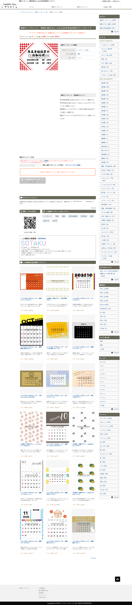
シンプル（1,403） (105, 430)
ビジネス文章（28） (107, 174)
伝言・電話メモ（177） (108, 216)
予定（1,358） (104, 434)
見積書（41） (105, 95)
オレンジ (102, 393)
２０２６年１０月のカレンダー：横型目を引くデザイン (57, 493)
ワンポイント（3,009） (108, 45)
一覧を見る (93, 208)
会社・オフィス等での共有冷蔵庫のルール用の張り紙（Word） (108, 273)
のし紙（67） (105, 228)
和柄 (63, 216)
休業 (91, 216)
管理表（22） (105, 118)
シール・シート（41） (108, 200)
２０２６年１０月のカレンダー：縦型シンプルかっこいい (31, 493)
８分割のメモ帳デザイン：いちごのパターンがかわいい (31, 444)
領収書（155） (105, 87)
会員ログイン (116, 1)
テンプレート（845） (106, 454)
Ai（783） (103, 312)
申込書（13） (105, 122)
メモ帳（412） (105, 240)
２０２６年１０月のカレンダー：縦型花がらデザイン (57, 542)
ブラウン (102, 389)
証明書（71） (105, 130)
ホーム (32, 7)
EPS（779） (104, 320)
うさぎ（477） (104, 489)
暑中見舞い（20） (106, 204)
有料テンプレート (82, 7)
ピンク (102, 381)
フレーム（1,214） (105, 438)
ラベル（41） (105, 196)
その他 (102, 349)
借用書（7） (105, 107)
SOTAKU (42, 238)
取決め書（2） (105, 146)
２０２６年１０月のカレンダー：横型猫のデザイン (83, 542)
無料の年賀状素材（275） (108, 28)
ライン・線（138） (107, 55)
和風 (57, 216)
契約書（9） (105, 111)
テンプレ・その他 (83, 50)
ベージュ (102, 397)
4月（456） (103, 493)
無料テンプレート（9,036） (108, 20)
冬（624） (103, 470)
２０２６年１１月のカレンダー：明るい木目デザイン (83, 396)
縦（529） (103, 485)
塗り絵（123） (105, 236)
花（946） (103, 442)
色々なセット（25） (107, 71)
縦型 (101, 341)
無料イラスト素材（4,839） (108, 24)
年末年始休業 (73, 216)
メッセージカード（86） (108, 184)
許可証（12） (105, 126)
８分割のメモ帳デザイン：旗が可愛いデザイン (57, 299)
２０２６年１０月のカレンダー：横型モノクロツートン (83, 347)
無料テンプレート (57, 7)
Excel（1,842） (104, 304)
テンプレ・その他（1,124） (106, 257)
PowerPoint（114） (106, 308)
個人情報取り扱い (44, 590)
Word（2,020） (104, 300)
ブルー (102, 366)
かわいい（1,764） (105, 422)
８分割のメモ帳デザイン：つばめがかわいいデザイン (83, 444)
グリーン (102, 378)
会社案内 (41, 593)
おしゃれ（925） (105, 446)
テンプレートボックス (26, 12)
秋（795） (103, 458)
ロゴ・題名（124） (107, 63)
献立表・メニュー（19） (108, 192)
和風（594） (104, 478)
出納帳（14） (105, 103)
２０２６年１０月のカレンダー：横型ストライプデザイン (31, 299)
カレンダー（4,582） (106, 418)
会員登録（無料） (106, 1)
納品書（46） (105, 91)
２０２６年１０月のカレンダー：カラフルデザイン (83, 299)
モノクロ (102, 362)
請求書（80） (105, 83)
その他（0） (103, 328)
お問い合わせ (42, 597)
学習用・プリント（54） (108, 244)
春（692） (103, 462)
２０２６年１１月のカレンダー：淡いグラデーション (57, 396)
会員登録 (46, 160)
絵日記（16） (105, 224)
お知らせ (46, 220)
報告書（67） (105, 99)
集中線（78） (105, 67)
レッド (80, 57)
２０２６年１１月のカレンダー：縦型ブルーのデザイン (31, 542)
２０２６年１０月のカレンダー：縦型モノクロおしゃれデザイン (57, 444)
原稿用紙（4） (105, 154)
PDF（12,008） (104, 296)
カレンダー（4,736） (107, 232)
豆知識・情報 (108, 7)
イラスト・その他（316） (109, 75)
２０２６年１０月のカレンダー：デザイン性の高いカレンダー (57, 347)
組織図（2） (105, 142)
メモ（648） (104, 466)
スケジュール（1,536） (107, 426)
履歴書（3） (105, 138)
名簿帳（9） (105, 134)
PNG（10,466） (105, 293)
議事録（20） (105, 158)
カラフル (102, 401)
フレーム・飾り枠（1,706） (106, 50)
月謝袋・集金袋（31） (108, 220)
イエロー (102, 374)
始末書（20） (105, 162)
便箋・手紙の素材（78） (108, 208)
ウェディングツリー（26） (109, 252)
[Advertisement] (9, 72)
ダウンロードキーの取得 (73, 165)
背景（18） (104, 59)
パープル (102, 385)
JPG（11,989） (104, 289)
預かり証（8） (105, 150)
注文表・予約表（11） (108, 170)
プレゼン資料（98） (107, 212)
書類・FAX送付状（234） (109, 166)
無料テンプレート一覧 (41, 12)
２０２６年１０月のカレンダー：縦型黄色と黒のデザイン (31, 347)
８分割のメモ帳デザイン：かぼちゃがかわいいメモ (83, 493)
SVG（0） (103, 316)
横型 (79, 54)
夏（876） (103, 450)
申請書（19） (105, 115)
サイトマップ (42, 595)
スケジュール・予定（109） (107, 179)
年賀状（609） (104, 474)
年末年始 (84, 216)
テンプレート (47, 216)
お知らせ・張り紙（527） (109, 248)
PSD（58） (103, 324)
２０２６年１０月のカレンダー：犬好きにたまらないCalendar (31, 396)
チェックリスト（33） (108, 188)
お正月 (55, 220)
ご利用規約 (42, 588)
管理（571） (104, 482)
